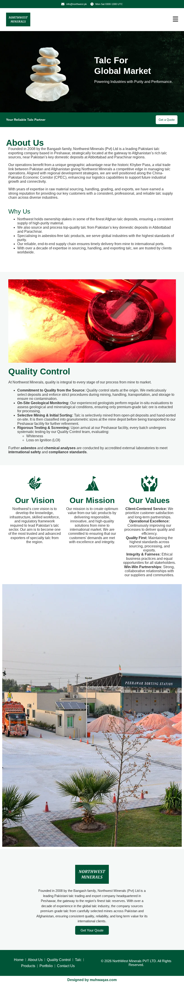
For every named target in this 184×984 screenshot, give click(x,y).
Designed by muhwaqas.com (92, 980)
